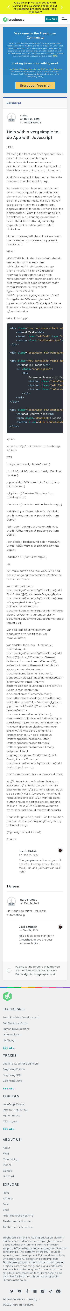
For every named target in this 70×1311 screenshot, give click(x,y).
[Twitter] (11, 1291)
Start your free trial (35, 85)
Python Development (16, 1028)
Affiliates (8, 1198)
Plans (6, 1192)
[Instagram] (43, 1291)
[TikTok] (50, 1291)
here (55, 56)
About (6, 1147)
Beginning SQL (12, 1075)
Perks (6, 1204)
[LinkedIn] (35, 1291)
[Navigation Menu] (64, 19)
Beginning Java (12, 1080)
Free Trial (51, 19)
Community (10, 1159)
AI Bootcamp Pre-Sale (27, 2)
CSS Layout (10, 1121)
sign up (41, 974)
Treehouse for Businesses (18, 1227)
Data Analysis (11, 1034)
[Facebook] (27, 1291)
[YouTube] (19, 1291)
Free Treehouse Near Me (18, 1215)
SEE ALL (8, 1047)
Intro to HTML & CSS (15, 1109)
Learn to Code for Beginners (20, 1063)
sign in (28, 974)
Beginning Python (14, 1069)
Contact (7, 1170)
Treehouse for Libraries (17, 1221)
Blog (6, 1153)
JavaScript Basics (13, 1104)
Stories (7, 1164)
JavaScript (14, 102)
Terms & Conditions (14, 1299)
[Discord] (58, 1291)
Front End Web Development (20, 1017)
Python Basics (11, 1115)
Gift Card (8, 1176)
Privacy (33, 1299)
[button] (8, 7)
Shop (6, 1209)
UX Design (9, 1040)
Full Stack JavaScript (15, 1023)
